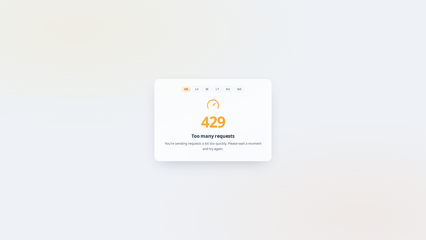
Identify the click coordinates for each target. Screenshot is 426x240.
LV (197, 89)
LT (217, 89)
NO (239, 89)
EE (207, 89)
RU (228, 89)
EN (186, 89)
